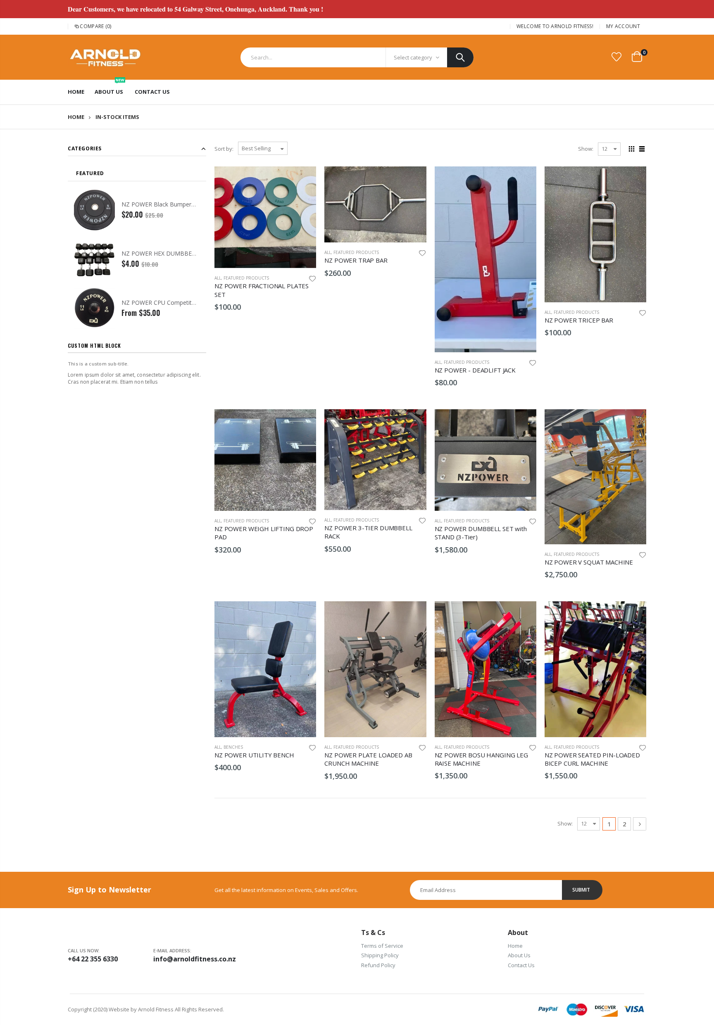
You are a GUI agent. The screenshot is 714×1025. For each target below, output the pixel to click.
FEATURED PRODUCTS (246, 278)
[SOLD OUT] (632, 422)
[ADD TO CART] (302, 180)
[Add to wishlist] (312, 278)
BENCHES (233, 747)
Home (76, 117)
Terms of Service (382, 945)
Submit (581, 889)
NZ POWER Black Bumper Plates (165, 204)
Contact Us (521, 965)
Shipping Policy (380, 955)
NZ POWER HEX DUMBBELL (159, 253)
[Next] (639, 823)
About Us (519, 955)
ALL (217, 278)
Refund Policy (378, 965)
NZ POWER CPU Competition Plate (168, 302)
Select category (413, 57)
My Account (623, 26)
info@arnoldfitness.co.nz (194, 958)
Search (460, 57)
